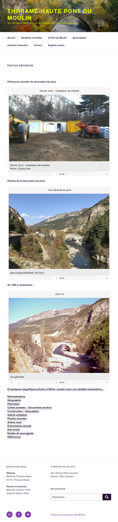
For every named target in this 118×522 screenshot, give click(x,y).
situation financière (17, 45)
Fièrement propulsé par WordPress (68, 514)
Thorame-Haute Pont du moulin (49, 14)
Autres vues (14, 422)
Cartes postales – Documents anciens (29, 407)
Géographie (14, 400)
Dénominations (16, 396)
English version (56, 45)
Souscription (79, 37)
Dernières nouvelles (31, 37)
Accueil (11, 37)
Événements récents (19, 426)
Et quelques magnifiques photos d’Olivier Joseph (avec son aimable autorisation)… (55, 389)
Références (14, 437)
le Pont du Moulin (57, 37)
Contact (38, 45)
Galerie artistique (17, 415)
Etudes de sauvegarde (20, 433)
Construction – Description (23, 411)
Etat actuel (13, 429)
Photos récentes (17, 418)
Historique (13, 404)
